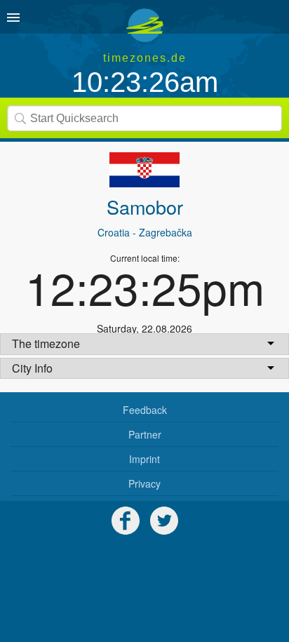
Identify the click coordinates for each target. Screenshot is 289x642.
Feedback (145, 410)
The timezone (46, 343)
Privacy (144, 483)
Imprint (144, 459)
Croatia (114, 232)
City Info (32, 368)
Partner (144, 434)
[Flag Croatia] (144, 169)
